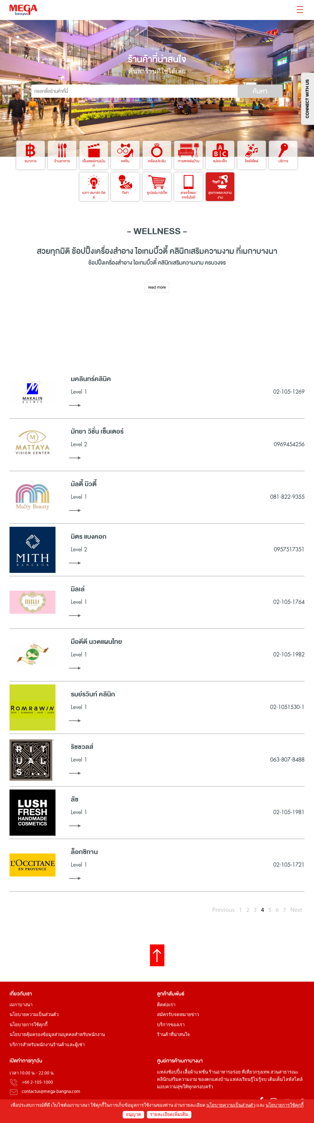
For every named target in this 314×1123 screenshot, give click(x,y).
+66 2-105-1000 (37, 1082)
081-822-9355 (287, 497)
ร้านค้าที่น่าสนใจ (173, 1035)
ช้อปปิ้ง (83, 251)
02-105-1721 (288, 865)
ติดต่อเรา (166, 1005)
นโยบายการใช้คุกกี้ (29, 1025)
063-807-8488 (287, 759)
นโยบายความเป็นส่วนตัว (34, 1015)
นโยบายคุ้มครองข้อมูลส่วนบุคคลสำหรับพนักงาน (57, 1035)
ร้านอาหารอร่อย (225, 1072)
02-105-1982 (288, 654)
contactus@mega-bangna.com (51, 1092)
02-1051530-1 (287, 707)
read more (157, 287)
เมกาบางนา (21, 1005)
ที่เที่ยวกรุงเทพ (256, 1072)
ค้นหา (260, 91)
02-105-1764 (288, 602)
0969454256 (289, 444)
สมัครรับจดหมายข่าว (178, 1015)
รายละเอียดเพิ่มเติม (169, 1115)
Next (296, 910)
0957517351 (289, 549)
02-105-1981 (288, 812)
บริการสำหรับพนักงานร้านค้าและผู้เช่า (47, 1045)
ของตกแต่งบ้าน (213, 1080)
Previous (223, 910)
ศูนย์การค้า (168, 1061)
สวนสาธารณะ (284, 1072)
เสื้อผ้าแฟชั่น (195, 1072)
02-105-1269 (288, 392)
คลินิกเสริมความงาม (177, 1080)
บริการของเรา (171, 1025)
